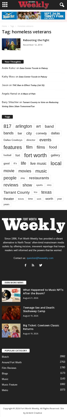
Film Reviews (9, 368)
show (27, 185)
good (6, 163)
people (10, 178)
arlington (23, 126)
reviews (11, 185)
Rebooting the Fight (36, 40)
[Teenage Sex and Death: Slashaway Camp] (11, 313)
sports (39, 185)
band (49, 126)
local (56, 163)
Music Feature (9, 384)
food (53, 147)
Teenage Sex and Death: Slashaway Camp (39, 309)
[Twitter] (41, 265)
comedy (41, 133)
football (7, 155)
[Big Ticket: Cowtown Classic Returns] (11, 330)
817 (7, 126)
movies (24, 171)
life (23, 163)
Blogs (5, 373)
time (30, 198)
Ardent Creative (34, 412)
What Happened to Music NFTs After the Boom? (43, 291)
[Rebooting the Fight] (11, 44)
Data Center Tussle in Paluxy (34, 68)
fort (17, 155)
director (30, 140)
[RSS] (34, 265)
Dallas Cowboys (13, 139)
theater (9, 199)
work (39, 199)
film (29, 147)
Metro (5, 390)
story (49, 185)
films (41, 147)
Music (5, 379)
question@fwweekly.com (40, 258)
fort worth (35, 155)
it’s (15, 163)
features (13, 147)
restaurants (39, 178)
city (29, 133)
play (23, 178)
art (38, 126)
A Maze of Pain (28, 94)
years (6, 204)
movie (9, 170)
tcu (35, 192)
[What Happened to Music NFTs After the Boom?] (11, 295)
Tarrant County (17, 192)
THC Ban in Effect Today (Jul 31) (28, 85)
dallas (55, 133)
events (45, 140)
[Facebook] (26, 265)
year (59, 199)
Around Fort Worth (12, 362)
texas (46, 192)
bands (9, 133)
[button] (61, 5)
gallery (55, 155)
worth (49, 199)
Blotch (5, 356)
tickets (21, 199)
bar (20, 133)
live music (38, 163)
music (41, 170)
